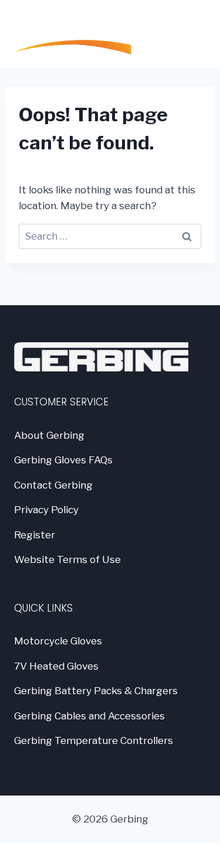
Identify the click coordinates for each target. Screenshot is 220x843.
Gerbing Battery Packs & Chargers (96, 691)
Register (34, 535)
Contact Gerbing (53, 485)
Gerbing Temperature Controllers (93, 740)
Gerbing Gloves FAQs (63, 460)
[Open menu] (191, 34)
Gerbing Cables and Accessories (89, 716)
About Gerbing (49, 435)
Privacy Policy (46, 510)
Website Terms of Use (67, 559)
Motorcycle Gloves (58, 641)
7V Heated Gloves (56, 666)
